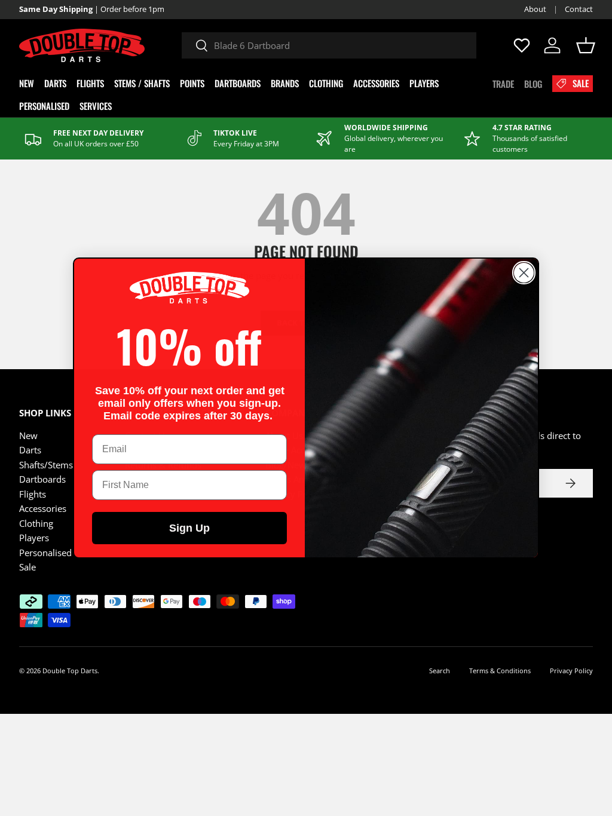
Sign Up (189, 528)
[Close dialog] (523, 272)
